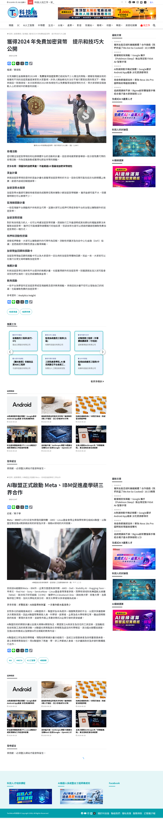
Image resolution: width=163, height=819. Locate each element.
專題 (118, 25)
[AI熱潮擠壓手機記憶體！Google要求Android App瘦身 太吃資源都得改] (22, 405)
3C (18, 25)
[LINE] (141, 2)
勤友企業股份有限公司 (21, 345)
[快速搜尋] (154, 25)
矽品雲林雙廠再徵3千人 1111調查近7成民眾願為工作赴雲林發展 (22, 446)
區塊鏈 (25, 33)
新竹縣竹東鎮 (51, 359)
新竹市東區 (18, 335)
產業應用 (17, 33)
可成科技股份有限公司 (21, 368)
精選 (11, 25)
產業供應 (26, 311)
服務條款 (137, 813)
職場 (99, 25)
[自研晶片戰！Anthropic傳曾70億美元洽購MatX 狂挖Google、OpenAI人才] (56, 434)
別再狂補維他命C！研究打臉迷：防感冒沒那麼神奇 (90, 417)
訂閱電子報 (149, 813)
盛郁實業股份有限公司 (87, 345)
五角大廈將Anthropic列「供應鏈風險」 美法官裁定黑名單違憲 (90, 446)
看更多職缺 (97, 381)
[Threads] (145, 2)
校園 (108, 25)
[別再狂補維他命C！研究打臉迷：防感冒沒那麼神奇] (91, 405)
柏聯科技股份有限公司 (54, 345)
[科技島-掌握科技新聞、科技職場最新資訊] (22, 12)
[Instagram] (137, 2)
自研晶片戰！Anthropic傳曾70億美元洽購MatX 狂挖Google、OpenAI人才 (56, 446)
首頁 (11, 33)
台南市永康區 (18, 359)
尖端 (60, 25)
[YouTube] (134, 2)
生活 (50, 25)
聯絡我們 (115, 813)
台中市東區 (83, 359)
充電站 (88, 25)
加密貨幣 (53, 76)
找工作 (146, 25)
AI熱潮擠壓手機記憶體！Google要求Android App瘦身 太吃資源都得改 (21, 417)
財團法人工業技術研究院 (55, 368)
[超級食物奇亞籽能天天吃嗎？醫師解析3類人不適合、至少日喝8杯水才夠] (56, 405)
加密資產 (13, 311)
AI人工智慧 (28, 25)
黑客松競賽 (131, 25)
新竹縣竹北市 (84, 335)
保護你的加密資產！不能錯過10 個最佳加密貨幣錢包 (45, 166)
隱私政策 (126, 813)
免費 (42, 76)
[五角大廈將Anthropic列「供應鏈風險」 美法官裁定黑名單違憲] (91, 434)
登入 (151, 2)
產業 (69, 25)
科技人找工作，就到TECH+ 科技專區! (54, 2)
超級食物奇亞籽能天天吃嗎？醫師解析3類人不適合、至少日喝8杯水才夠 (56, 417)
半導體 (41, 25)
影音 (79, 25)
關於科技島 (103, 813)
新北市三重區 (51, 335)
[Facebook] (130, 2)
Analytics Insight (27, 295)
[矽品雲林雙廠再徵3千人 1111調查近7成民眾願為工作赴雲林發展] (22, 434)
